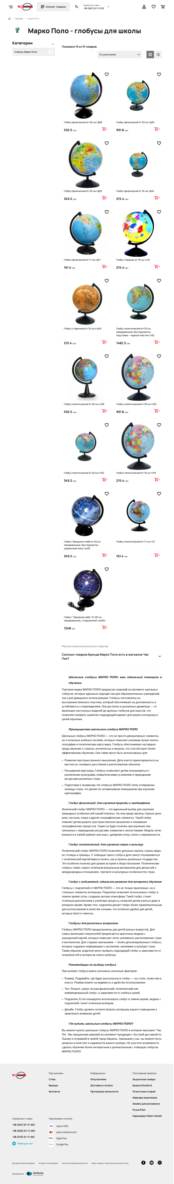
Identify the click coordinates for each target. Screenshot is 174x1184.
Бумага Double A (142, 1085)
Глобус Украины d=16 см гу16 (133, 259)
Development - (18, 1173)
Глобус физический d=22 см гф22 (83, 191)
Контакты (54, 1091)
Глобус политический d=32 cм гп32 (136, 404)
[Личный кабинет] (144, 7)
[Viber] (160, 1163)
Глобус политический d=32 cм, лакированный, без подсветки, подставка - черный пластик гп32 (135, 332)
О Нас (52, 1079)
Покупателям (98, 1079)
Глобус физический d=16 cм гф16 (135, 191)
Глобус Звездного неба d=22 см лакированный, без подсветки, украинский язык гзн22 (82, 545)
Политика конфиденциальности (75, 1163)
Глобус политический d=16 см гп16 (136, 472)
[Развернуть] (53, 44)
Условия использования (48, 1163)
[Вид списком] (158, 54)
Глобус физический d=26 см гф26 (83, 122)
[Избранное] (153, 7)
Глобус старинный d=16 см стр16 (82, 328)
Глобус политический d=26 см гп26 (84, 404)
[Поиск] (76, 7)
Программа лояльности (104, 1091)
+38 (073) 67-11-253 (23, 1137)
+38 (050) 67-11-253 (23, 1130)
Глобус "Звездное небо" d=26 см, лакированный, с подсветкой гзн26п (84, 618)
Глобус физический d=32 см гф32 (135, 122)
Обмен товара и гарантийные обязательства (109, 1163)
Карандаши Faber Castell (147, 1116)
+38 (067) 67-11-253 (93, 8)
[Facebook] (143, 1163)
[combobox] (120, 54)
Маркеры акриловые (145, 1097)
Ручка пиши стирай (144, 1091)
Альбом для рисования (146, 1103)
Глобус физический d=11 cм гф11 (82, 259)
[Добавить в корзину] (104, 129)
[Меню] (11, 7)
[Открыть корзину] (163, 7)
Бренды (19, 19)
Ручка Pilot (139, 1109)
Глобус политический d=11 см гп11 (135, 541)
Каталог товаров (56, 6)
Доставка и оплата (101, 1085)
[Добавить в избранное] (106, 74)
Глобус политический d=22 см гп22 (84, 472)
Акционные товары (144, 1079)
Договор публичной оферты (23, 1163)
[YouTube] (152, 1163)
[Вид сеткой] (150, 54)
